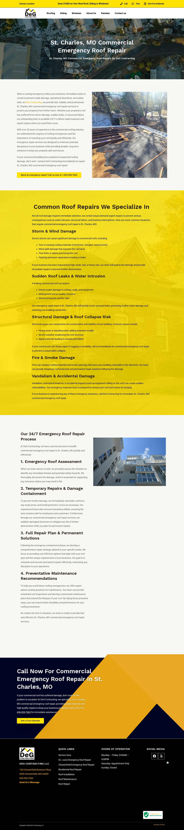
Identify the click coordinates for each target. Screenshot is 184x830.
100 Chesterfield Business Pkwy (35, 769)
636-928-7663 (26, 778)
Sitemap (156, 824)
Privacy (162, 824)
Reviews (105, 13)
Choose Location (26, 4)
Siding (63, 13)
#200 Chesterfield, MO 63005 (33, 774)
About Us (91, 13)
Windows (76, 13)
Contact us (120, 13)
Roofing (51, 13)
